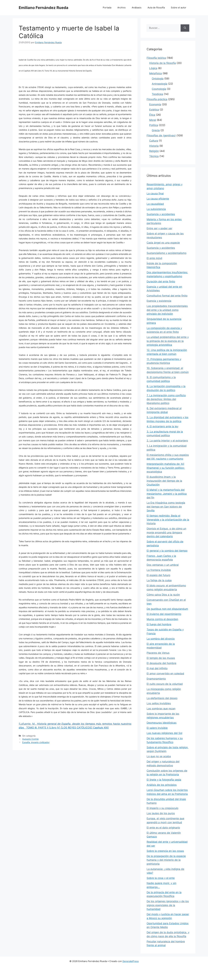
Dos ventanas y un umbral (163, 564)
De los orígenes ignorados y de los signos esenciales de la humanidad (168, 905)
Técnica (154, 156)
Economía (155, 104)
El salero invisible (157, 727)
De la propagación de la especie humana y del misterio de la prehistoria (166, 860)
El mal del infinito (157, 668)
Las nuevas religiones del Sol (164, 733)
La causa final (155, 193)
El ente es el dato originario (163, 827)
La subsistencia (156, 209)
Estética (154, 109)
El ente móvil (154, 258)
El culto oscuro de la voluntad (165, 683)
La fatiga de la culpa (159, 580)
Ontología (158, 78)
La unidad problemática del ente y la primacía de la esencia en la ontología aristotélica (168, 341)
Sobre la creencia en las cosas (165, 850)
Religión (154, 151)
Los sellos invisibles (159, 703)
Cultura (153, 140)
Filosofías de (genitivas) (161, 135)
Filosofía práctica (157, 99)
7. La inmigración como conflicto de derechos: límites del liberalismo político (166, 399)
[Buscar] (185, 28)
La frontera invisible (159, 570)
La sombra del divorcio (161, 638)
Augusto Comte (30, 739)
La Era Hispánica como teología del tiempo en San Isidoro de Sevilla (166, 506)
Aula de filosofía (156, 7)
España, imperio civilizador (35, 742)
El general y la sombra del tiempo (167, 550)
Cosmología (159, 88)
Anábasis (136, 7)
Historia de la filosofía (162, 63)
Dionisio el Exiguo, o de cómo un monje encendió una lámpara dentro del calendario (166, 532)
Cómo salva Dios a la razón (163, 594)
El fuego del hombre (159, 624)
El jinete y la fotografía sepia (164, 779)
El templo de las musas (161, 658)
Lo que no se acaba (159, 756)
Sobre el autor (178, 7)
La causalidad (155, 203)
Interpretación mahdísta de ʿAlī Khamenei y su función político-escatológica (166, 467)
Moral (152, 119)
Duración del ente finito (161, 281)
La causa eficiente (158, 198)
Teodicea (157, 94)
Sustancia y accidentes (161, 214)
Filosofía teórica (156, 57)
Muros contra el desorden (162, 619)
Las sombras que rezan (161, 708)
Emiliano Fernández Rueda (43, 7)
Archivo (121, 7)
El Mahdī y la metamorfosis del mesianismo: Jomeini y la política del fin (167, 493)
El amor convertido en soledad (165, 673)
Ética (152, 114)
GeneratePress (130, 961)
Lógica (153, 68)
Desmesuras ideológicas (161, 722)
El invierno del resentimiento (164, 614)
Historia (154, 145)
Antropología (159, 83)
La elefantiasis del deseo (162, 698)
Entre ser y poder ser (159, 228)
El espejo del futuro (158, 575)
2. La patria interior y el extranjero (167, 440)
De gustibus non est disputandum (167, 608)
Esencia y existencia (159, 300)
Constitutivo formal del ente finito (167, 295)
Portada (107, 7)
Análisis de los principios (162, 784)
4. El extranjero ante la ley (162, 426)
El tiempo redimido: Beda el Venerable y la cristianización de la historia (168, 519)
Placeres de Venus (158, 652)
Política (153, 125)
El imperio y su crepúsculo (162, 808)
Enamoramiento (156, 678)
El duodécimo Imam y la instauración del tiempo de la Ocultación (164, 480)
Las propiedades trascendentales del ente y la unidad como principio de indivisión (167, 309)
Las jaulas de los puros (161, 813)
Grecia (156, 130)
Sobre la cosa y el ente (161, 878)
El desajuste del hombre (161, 663)
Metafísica (155, 73)
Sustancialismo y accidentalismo (166, 253)
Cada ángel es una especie (163, 242)
